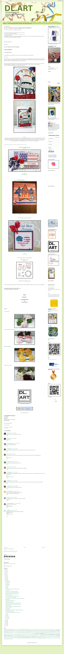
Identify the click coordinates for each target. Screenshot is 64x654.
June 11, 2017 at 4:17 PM (15, 491)
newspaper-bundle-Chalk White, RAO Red (20, 180)
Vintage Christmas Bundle (8, 365)
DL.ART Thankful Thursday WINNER (47, 634)
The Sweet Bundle (6, 311)
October (7, 583)
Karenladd (8, 480)
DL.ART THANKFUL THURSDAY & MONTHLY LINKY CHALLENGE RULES (20, 23)
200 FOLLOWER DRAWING (35, 629)
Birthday (49, 147)
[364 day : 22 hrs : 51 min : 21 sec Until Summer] (54, 306)
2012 (5, 624)
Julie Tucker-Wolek (10, 443)
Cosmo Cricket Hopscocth (17, 634)
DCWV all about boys (24, 634)
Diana (49, 289)
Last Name (50, 144)
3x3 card (55, 629)
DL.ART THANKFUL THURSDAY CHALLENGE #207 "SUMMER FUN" (15, 598)
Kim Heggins (9, 461)
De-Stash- (4, 23)
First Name (50, 141)
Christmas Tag (32, 633)
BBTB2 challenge (6, 632)
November (7, 582)
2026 (5, 569)
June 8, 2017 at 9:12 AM (14, 461)
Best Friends (38, 632)
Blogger (36, 642)
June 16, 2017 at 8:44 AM (13, 510)
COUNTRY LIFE (49, 632)
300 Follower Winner (50, 629)
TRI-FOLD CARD (12, 636)
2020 (5, 576)
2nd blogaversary (42, 629)
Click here (18, 257)
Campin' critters (54, 632)
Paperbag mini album (52, 635)
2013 (5, 623)
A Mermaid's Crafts (8, 457)
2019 (5, 577)
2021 (5, 575)
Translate (55, 69)
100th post (30, 629)
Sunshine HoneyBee (10, 503)
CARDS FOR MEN (43, 632)
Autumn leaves (29, 631)
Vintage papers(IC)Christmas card (48, 636)
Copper (12, 634)
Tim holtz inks (25, 636)
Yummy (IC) (33, 637)
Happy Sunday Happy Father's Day (10, 600)
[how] (54, 365)
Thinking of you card (20, 636)
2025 (5, 570)
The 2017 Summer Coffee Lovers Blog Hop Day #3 (12, 592)
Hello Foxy (24, 260)
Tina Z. (8, 497)
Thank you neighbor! (8, 605)
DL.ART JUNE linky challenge (10, 611)
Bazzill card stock (34, 632)
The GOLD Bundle (7, 346)
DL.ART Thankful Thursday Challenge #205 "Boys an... (13, 612)
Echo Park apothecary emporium (29, 635)
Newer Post (5, 547)
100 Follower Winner (21, 629)
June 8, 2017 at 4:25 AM (13, 438)
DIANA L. (24, 137)
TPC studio (7, 636)
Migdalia (9, 510)
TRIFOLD (16, 636)
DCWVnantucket (30, 634)
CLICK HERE (6, 33)
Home (25, 547)
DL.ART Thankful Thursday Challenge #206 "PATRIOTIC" (13, 604)
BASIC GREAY (52, 631)
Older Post (43, 547)
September (7, 584)
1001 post (26, 629)
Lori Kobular (9, 448)
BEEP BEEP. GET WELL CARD (13, 632)
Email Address (51, 138)
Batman (30, 632)
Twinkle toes (37, 636)
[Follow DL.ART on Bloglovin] (52, 157)
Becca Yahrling (10, 491)
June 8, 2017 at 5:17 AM (16, 443)
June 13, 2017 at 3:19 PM (13, 497)
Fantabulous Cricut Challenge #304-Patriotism (12, 591)
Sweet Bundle (19, 29)
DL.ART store (6, 29)
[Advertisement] (24, 539)
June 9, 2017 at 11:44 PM (13, 480)
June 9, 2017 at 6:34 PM (14, 472)
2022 (5, 574)
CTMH (29, 140)
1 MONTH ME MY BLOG (15, 629)
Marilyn (8, 438)
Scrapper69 (9, 472)
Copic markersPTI (8, 634)
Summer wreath (8, 590)
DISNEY (34, 634)
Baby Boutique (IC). (20, 632)
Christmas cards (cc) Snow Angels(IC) (48, 633)
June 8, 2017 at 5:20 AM (14, 448)
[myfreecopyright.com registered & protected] (54, 311)
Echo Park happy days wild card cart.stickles (39, 635)
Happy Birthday (8, 599)
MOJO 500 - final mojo (9, 607)
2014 (5, 622)
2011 (5, 625)
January (7, 618)
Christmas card (38, 633)
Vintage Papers (41, 636)
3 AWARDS (45, 629)
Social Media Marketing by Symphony (52, 359)
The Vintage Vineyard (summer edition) (9, 329)
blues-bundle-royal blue (20, 179)
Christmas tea (55, 633)
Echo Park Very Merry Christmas (21, 635)
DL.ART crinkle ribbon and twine (37, 63)
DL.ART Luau (38, 634)
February (7, 617)
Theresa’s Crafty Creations (10, 476)
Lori (24, 253)
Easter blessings (14, 635)
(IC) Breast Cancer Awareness (8, 629)
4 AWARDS (58, 629)
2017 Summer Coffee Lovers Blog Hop (11, 597)
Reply (7, 435)
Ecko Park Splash (47, 635)
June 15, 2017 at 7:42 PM (17, 503)
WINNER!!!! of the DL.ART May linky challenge (12, 593)
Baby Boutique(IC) (26, 632)
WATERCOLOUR (55, 636)
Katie (20, 214)
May (6, 613)
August (7, 585)
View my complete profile (51, 130)
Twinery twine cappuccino (31, 636)
